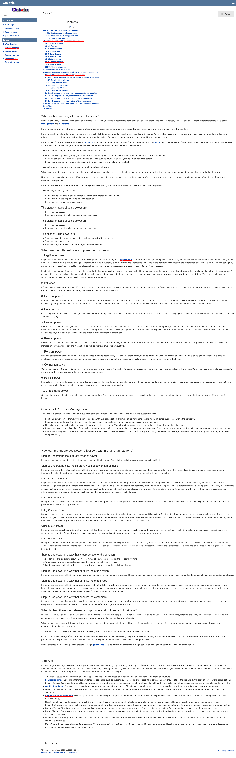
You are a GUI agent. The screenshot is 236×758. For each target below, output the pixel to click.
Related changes (12, 47)
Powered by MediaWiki (226, 751)
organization (126, 259)
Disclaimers (72, 752)
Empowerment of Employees (59, 695)
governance (98, 644)
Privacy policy (46, 752)
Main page (9, 24)
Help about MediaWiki (12, 35)
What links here (11, 44)
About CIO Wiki (59, 752)
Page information (12, 62)
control (156, 142)
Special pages (11, 51)
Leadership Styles (53, 680)
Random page (11, 32)
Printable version (12, 55)
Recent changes (12, 28)
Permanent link (11, 58)
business (88, 142)
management (47, 124)
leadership (64, 124)
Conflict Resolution (54, 686)
